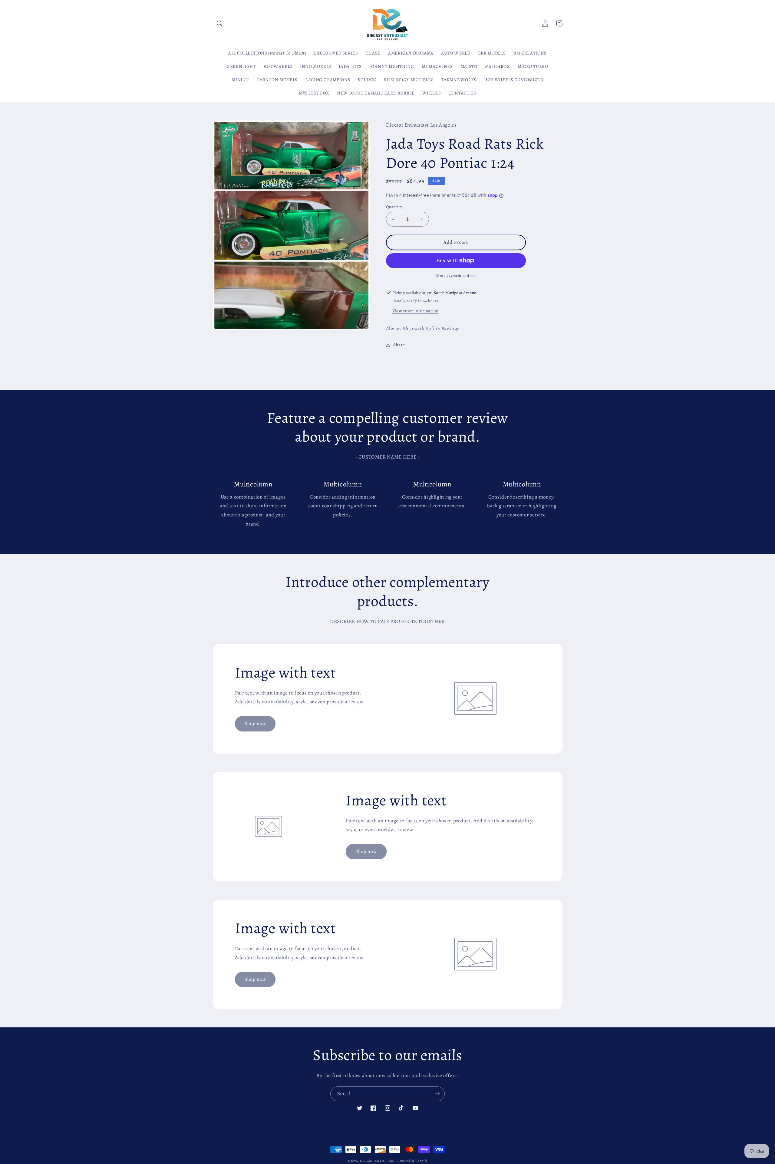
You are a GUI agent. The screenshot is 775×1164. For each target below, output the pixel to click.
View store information (415, 311)
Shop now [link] (255, 723)
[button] (220, 23)
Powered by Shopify (412, 1161)
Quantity (394, 207)
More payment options (456, 275)
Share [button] (399, 345)
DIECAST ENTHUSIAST (378, 1161)
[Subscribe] (437, 1093)
